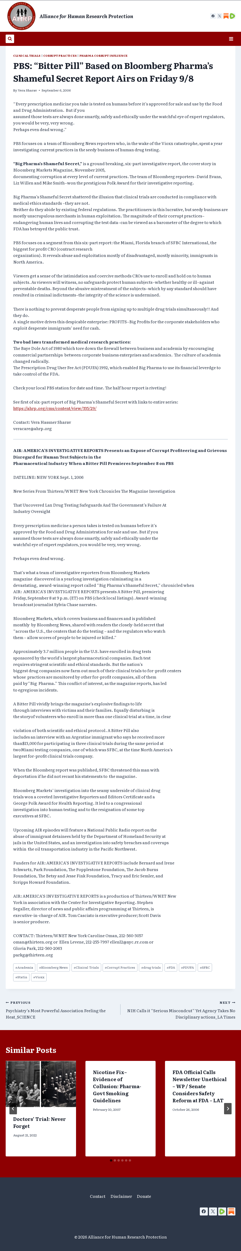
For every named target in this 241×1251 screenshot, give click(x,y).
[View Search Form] (10, 39)
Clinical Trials (27, 55)
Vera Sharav (27, 90)
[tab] (111, 1160)
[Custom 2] (232, 16)
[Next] (228, 1108)
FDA (171, 967)
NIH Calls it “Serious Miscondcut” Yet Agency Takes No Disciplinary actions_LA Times (181, 1010)
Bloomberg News (53, 967)
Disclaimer (121, 1196)
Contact (97, 1196)
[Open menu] (231, 38)
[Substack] (231, 1211)
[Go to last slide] (13, 1108)
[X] (219, 16)
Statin (21, 977)
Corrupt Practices (60, 55)
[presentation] (41, 1084)
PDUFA (187, 967)
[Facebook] (213, 16)
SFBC (205, 967)
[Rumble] (222, 1211)
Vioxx (38, 977)
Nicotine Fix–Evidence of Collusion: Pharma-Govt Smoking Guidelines (117, 1086)
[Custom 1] (226, 16)
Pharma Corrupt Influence (104, 55)
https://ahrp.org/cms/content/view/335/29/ (54, 408)
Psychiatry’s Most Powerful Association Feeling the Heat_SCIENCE (56, 1010)
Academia (24, 967)
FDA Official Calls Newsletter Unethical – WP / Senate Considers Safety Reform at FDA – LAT (200, 1086)
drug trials (151, 967)
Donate (144, 1196)
